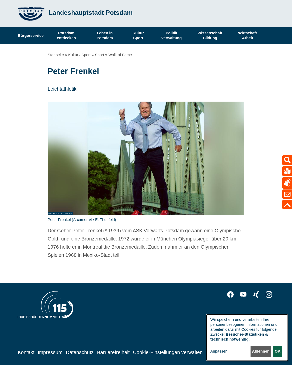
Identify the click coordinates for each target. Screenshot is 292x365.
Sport (99, 55)
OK (277, 351)
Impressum (50, 352)
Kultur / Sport (79, 55)
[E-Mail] (287, 194)
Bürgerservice (31, 35)
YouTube (243, 294)
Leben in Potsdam (105, 35)
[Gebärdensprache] (287, 182)
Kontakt (26, 352)
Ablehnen (261, 351)
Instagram (269, 294)
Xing (256, 294)
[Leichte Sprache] (287, 171)
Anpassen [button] (218, 351)
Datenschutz (80, 352)
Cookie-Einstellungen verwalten (168, 352)
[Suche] (287, 160)
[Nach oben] (287, 204)
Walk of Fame (120, 55)
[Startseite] (31, 13)
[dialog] (247, 337)
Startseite (56, 55)
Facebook (230, 294)
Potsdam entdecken (66, 35)
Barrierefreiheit (113, 352)
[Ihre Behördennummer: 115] (45, 305)
